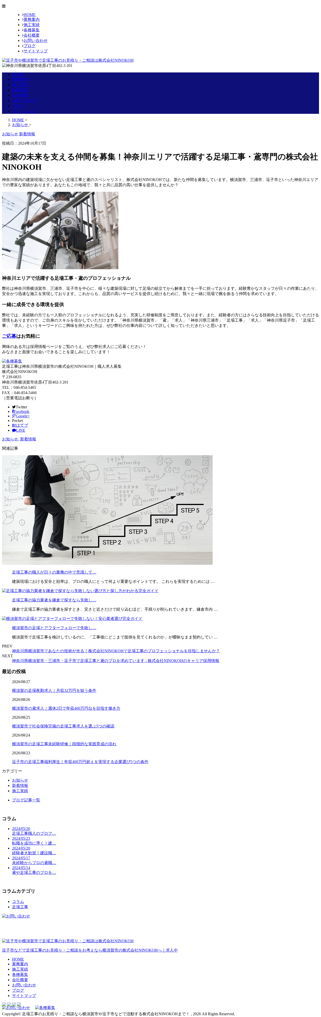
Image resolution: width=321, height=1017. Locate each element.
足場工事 (20, 907)
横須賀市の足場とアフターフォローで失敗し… (54, 628)
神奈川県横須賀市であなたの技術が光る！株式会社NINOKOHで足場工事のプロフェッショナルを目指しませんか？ (116, 651)
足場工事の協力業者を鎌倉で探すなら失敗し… (54, 600)
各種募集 (32, 30)
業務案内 (32, 19)
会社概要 (32, 35)
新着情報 (28, 439)
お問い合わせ (36, 40)
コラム (18, 901)
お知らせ (10, 439)
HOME (30, 15)
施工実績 (32, 25)
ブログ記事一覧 (26, 800)
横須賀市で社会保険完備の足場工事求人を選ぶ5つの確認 (63, 726)
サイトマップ (36, 51)
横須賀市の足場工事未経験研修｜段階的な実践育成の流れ (64, 744)
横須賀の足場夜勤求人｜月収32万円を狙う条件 (54, 690)
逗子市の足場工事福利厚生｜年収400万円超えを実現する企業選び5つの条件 (80, 762)
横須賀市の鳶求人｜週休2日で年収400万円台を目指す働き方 (66, 708)
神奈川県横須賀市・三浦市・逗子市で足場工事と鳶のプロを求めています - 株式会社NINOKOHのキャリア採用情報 (115, 661)
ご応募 (9, 336)
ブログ (30, 46)
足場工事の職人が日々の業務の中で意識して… (54, 572)
